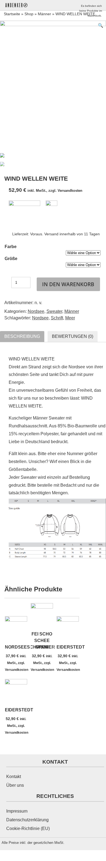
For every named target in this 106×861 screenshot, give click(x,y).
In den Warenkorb (68, 284)
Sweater (54, 311)
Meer (70, 318)
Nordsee (36, 311)
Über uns (15, 785)
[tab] (22, 336)
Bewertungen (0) (72, 336)
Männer (44, 14)
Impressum (16, 811)
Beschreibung (22, 336)
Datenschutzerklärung (27, 819)
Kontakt (13, 776)
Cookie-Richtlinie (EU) (28, 828)
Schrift (57, 318)
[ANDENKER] (19, 5)
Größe (11, 258)
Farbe (11, 246)
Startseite (12, 14)
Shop (28, 14)
